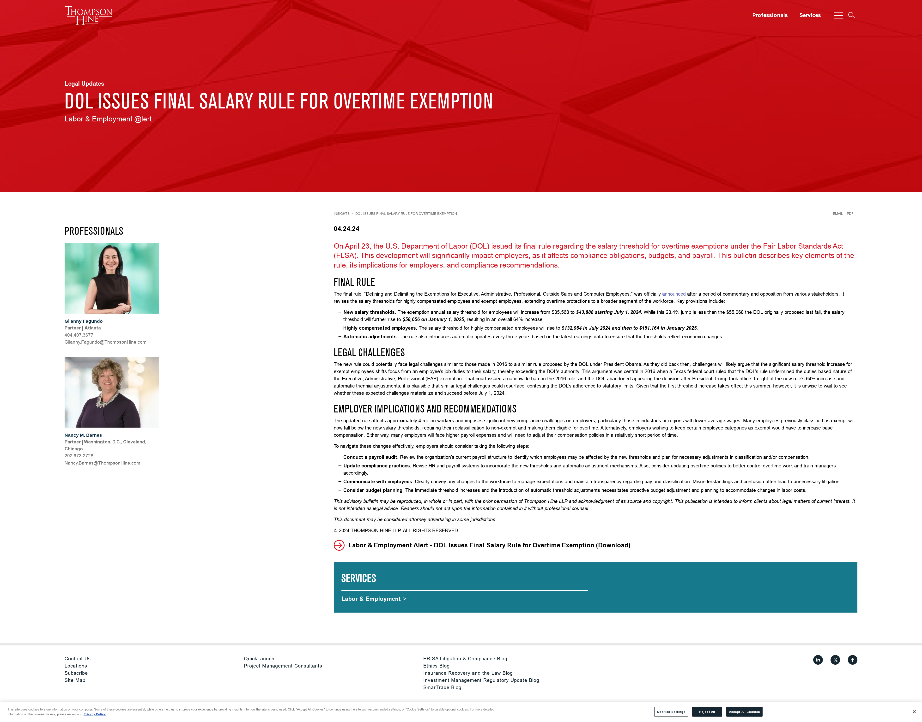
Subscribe (76, 673)
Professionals (770, 15)
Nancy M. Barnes (83, 435)
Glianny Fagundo (84, 321)
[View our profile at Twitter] (835, 660)
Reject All (707, 712)
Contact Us (78, 658)
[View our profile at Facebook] (852, 660)
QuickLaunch (259, 658)
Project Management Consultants (283, 665)
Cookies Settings (671, 712)
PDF (850, 213)
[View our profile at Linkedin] (818, 660)
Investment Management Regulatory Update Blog (481, 680)
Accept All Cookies (744, 712)
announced (674, 294)
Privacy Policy (95, 714)
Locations (76, 665)
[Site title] (89, 15)
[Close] (914, 711)
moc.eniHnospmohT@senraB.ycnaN (102, 462)
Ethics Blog (436, 665)
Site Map (75, 680)
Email (838, 213)
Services (810, 15)
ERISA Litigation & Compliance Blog (465, 658)
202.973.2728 (79, 455)
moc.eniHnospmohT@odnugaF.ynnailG (105, 342)
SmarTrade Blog (442, 687)
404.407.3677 (79, 335)
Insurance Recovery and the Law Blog (468, 673)
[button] (838, 15)
